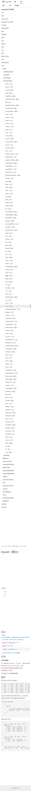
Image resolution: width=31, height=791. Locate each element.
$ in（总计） (7, 208)
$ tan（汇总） (7, 403)
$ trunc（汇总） (8, 440)
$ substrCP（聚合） (9, 391)
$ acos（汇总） (8, 87)
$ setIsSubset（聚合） (9, 348)
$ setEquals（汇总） (9, 342)
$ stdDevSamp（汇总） (10, 373)
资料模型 (4, 34)
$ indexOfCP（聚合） (9, 218)
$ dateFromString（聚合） (10, 160)
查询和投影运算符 (7, 71)
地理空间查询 (5, 28)
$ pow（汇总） (7, 303)
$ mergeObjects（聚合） (10, 266)
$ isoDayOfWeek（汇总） (10, 224)
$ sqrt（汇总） (7, 367)
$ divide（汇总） (8, 178)
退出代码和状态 (6, 492)
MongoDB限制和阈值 (8, 473)
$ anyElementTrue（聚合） (11, 105)
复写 (3, 47)
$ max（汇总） (7, 263)
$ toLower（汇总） (8, 431)
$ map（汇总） (8, 260)
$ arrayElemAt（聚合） (10, 108)
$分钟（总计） (7, 278)
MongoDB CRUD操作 (7, 22)
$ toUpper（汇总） (8, 434)
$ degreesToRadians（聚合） (11, 175)
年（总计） (6, 449)
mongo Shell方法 (7, 461)
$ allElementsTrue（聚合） (11, 99)
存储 (3, 59)
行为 (5, 593)
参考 (3, 65)
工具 (10, 5)
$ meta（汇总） (8, 269)
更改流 (3, 44)
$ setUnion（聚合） (9, 352)
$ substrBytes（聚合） (9, 388)
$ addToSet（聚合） (9, 96)
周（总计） (6, 446)
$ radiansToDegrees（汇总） (11, 309)
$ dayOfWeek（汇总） (9, 169)
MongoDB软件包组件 (8, 464)
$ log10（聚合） (8, 248)
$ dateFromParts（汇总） (10, 154)
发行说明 (4, 504)
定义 (5, 591)
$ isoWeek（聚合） (9, 227)
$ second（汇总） (8, 336)
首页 (15, 1)
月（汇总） (6, 285)
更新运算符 (6, 74)
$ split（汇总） (7, 364)
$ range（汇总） (8, 312)
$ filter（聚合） (7, 187)
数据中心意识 (5, 56)
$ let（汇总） (7, 236)
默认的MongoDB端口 (8, 498)
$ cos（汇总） (7, 151)
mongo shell (5, 19)
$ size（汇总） (7, 355)
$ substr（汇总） (8, 385)
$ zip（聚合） (7, 452)
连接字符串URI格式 (7, 479)
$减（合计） (7, 394)
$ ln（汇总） (7, 242)
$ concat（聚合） (8, 138)
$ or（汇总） (7, 300)
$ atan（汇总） (8, 120)
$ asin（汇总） (7, 114)
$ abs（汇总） (7, 84)
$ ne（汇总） (7, 291)
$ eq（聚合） (7, 181)
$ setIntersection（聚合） (10, 345)
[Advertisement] (15, 525)
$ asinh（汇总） (8, 117)
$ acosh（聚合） (8, 90)
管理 (3, 53)
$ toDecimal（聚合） (9, 412)
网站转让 (17, 5)
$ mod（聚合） (8, 281)
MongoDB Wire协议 (7, 485)
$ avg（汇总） (7, 129)
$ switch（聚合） (8, 400)
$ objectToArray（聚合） (10, 297)
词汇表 (4, 495)
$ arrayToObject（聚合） (10, 111)
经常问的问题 (5, 62)
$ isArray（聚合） (8, 221)
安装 (3, 15)
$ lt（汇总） (7, 251)
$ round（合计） (8, 330)
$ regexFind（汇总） (9, 318)
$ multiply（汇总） (8, 288)
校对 (3, 482)
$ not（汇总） (7, 294)
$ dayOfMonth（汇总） (10, 166)
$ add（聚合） (7, 93)
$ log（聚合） (7, 245)
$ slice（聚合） (8, 361)
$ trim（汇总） (7, 437)
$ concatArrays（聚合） (10, 141)
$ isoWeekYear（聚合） (10, 230)
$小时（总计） (7, 202)
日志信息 (5, 488)
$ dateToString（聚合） (10, 163)
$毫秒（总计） (7, 275)
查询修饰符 (6, 455)
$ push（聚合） (8, 306)
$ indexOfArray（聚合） (10, 211)
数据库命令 (5, 458)
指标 (3, 37)
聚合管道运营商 (7, 81)
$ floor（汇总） (8, 193)
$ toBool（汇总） (8, 406)
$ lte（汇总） (7, 254)
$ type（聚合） (7, 443)
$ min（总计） (7, 272)
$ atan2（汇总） (8, 123)
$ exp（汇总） (7, 184)
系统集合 (5, 476)
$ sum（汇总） (7, 397)
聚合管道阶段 (6, 78)
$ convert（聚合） (8, 148)
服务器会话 (5, 501)
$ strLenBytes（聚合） (10, 379)
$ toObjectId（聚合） (9, 425)
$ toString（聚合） (8, 428)
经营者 (4, 68)
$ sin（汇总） (7, 358)
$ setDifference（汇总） (10, 339)
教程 (21, 1)
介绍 (3, 12)
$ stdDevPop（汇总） (9, 370)
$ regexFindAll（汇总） (10, 321)
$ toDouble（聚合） (9, 415)
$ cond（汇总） (8, 145)
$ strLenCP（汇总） (9, 382)
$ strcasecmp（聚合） (9, 376)
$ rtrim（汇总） (8, 333)
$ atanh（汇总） (8, 126)
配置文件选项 (6, 467)
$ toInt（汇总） (7, 418)
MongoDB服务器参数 (8, 470)
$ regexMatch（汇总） (9, 324)
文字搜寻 (4, 25)
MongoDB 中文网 (15, 788)
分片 (3, 50)
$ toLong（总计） (8, 422)
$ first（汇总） (7, 190)
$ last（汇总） (7, 233)
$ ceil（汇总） (7, 132)
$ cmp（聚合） (7, 135)
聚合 (3, 31)
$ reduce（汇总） (8, 315)
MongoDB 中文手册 (8, 9)
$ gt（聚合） (7, 196)
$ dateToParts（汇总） (10, 157)
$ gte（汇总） (7, 199)
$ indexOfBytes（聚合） (10, 215)
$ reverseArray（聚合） (10, 327)
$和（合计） (7, 102)
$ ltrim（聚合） (7, 257)
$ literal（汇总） (8, 239)
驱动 (4, 5)
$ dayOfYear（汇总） (9, 172)
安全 (3, 40)
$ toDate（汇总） (8, 409)
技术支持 (4, 507)
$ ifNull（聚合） (8, 205)
